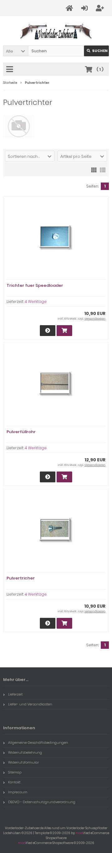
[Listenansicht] (102, 169)
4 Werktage (36, 301)
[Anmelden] (85, 8)
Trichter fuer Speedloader (35, 285)
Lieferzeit (15, 694)
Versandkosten (94, 319)
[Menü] (10, 70)
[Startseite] (70, 8)
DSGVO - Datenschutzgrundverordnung (41, 801)
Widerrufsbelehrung (25, 752)
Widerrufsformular (23, 762)
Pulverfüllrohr (21, 432)
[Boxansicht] (94, 169)
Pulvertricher (21, 578)
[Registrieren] (101, 8)
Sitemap (14, 772)
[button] (15, 50)
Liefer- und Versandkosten (30, 704)
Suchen (96, 51)
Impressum (17, 792)
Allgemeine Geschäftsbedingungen (38, 742)
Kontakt (14, 782)
